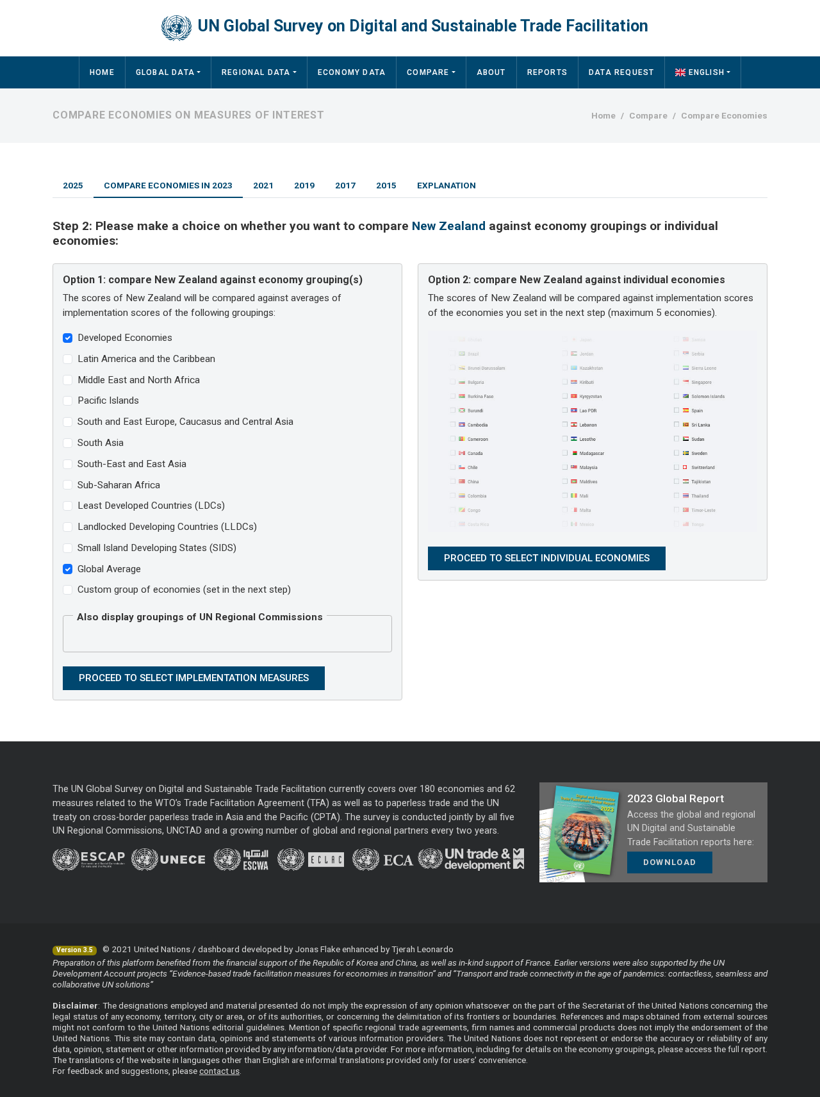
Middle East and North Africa (139, 380)
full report (747, 1049)
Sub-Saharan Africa (119, 485)
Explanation (446, 185)
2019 (304, 185)
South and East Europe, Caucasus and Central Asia (185, 421)
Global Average (109, 569)
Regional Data (256, 72)
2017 (345, 185)
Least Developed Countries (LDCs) (151, 505)
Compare (428, 72)
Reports (547, 72)
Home (102, 72)
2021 (263, 185)
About (491, 72)
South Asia (101, 443)
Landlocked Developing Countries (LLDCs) (167, 526)
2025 (73, 185)
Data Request (621, 72)
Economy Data (352, 72)
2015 (386, 185)
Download (669, 862)
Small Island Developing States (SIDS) (157, 548)
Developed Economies (125, 337)
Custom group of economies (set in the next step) (184, 589)
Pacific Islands (108, 400)
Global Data (165, 72)
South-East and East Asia (132, 464)
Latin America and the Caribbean (146, 359)
